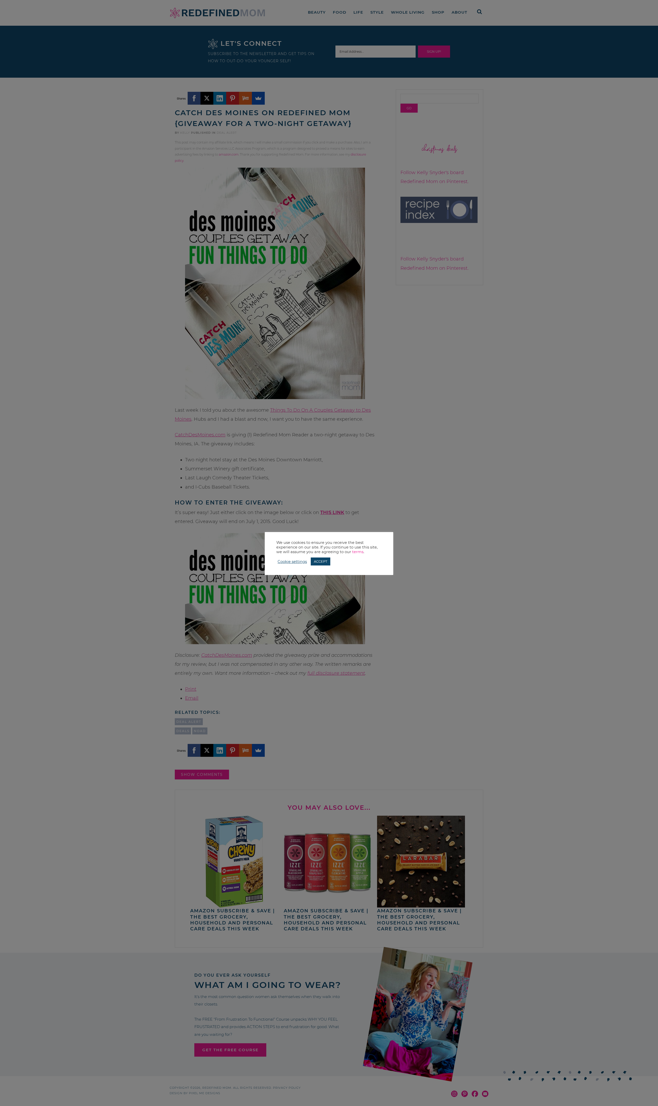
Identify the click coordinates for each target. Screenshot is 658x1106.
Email (191, 698)
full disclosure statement (336, 673)
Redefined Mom (217, 13)
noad (200, 731)
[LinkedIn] (219, 98)
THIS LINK (332, 512)
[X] (206, 98)
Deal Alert (227, 132)
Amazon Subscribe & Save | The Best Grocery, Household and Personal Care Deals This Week (232, 920)
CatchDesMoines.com (200, 435)
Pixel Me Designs (204, 1093)
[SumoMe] (258, 98)
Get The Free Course (230, 1049)
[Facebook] (194, 98)
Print (190, 689)
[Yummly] (245, 98)
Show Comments (202, 774)
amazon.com (229, 154)
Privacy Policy (287, 1088)
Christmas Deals (440, 149)
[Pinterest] (232, 98)
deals (182, 731)
